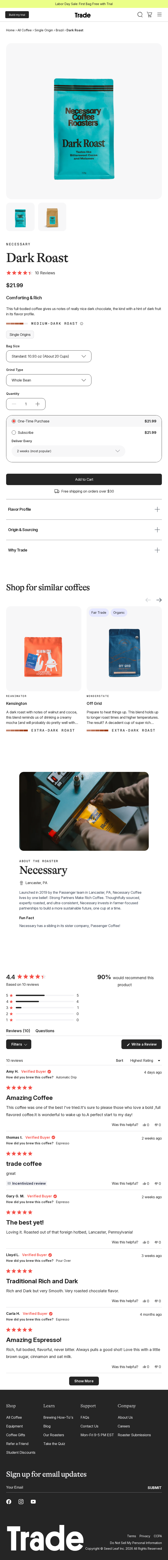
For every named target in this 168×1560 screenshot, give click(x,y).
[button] (30, 273)
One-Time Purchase (33, 421)
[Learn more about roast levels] (81, 323)
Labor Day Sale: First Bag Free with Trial (84, 4)
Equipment (14, 1426)
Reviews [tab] (18, 1032)
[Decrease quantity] (14, 404)
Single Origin (44, 30)
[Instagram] (21, 1501)
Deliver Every (22, 441)
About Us (125, 1417)
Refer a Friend (17, 1443)
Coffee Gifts (15, 1435)
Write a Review (146, 1045)
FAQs (84, 1417)
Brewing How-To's (58, 1417)
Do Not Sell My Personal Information (136, 1543)
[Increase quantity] (37, 404)
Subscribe (25, 432)
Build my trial (17, 14)
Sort (120, 1060)
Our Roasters (53, 1435)
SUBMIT (155, 1487)
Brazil (60, 30)
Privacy (145, 1536)
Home (10, 30)
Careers (124, 1426)
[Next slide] (159, 600)
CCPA (158, 1536)
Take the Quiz (54, 1443)
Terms (131, 1536)
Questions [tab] (44, 1032)
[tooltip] (26, 1183)
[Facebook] (8, 1501)
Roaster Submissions (134, 1435)
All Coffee (25, 30)
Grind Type (14, 370)
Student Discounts (20, 1452)
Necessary (18, 244)
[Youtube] (33, 1501)
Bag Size (13, 346)
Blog (47, 1426)
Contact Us (89, 1426)
